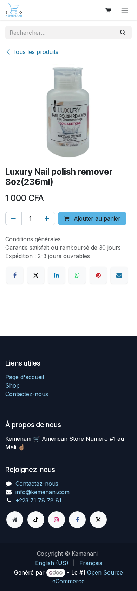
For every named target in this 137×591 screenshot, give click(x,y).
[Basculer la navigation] (125, 10)
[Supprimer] (13, 218)
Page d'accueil (24, 377)
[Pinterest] (98, 275)
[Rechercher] (123, 32)
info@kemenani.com (42, 491)
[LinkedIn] (56, 275)
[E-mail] (119, 275)
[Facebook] (14, 275)
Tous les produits (35, 51)
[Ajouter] (47, 218)
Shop (12, 385)
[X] (35, 275)
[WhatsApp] (77, 275)
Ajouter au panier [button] (96, 218)
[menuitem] (51, 563)
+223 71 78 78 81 (38, 500)
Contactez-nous (26, 393)
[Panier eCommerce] (108, 10)
